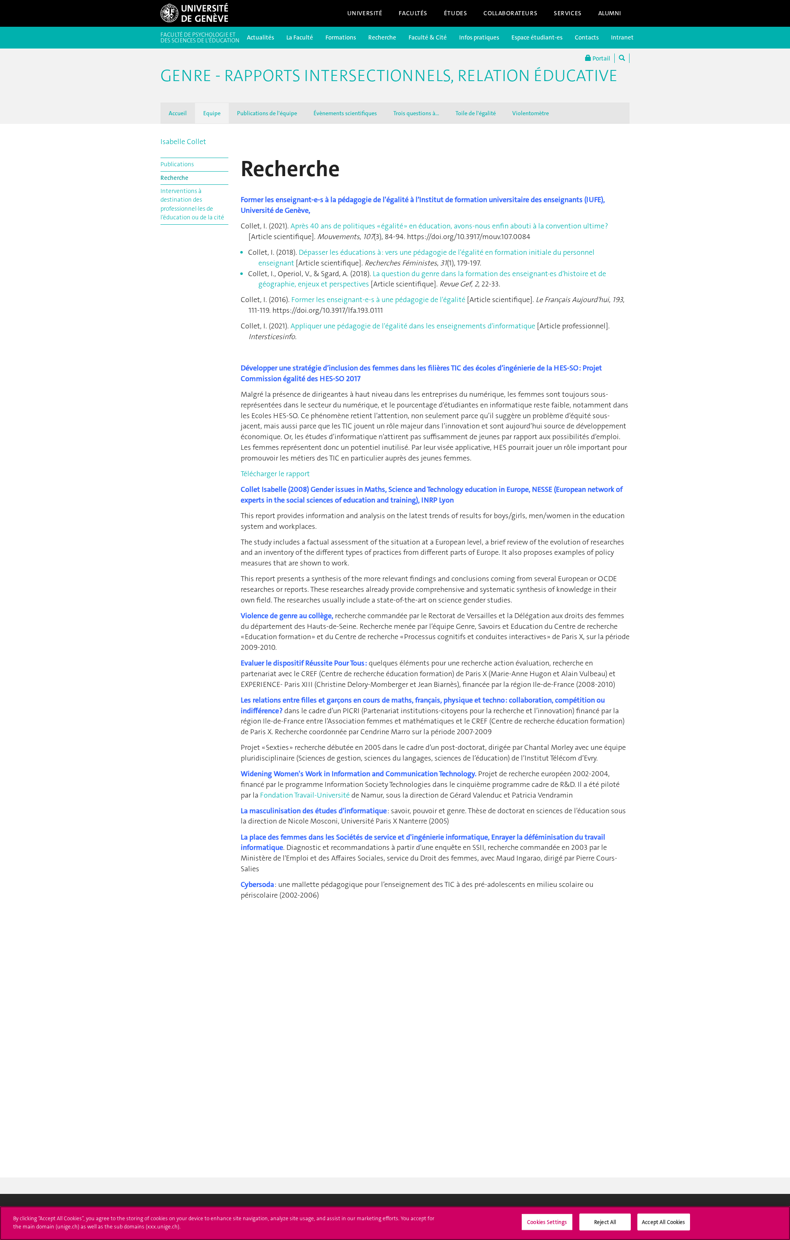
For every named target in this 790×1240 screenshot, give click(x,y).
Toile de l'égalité (475, 113)
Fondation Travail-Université (305, 795)
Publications (177, 164)
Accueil (178, 113)
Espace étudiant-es (536, 37)
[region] (395, 1223)
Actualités (260, 37)
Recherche (382, 37)
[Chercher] (622, 58)
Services (568, 13)
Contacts (587, 37)
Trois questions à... (416, 113)
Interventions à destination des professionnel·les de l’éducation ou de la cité (192, 204)
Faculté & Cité (428, 37)
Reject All (605, 1222)
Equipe (212, 113)
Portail (600, 58)
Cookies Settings (547, 1222)
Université (365, 13)
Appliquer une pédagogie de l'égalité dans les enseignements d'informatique (412, 326)
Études (455, 13)
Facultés (413, 13)
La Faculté (299, 37)
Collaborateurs (510, 13)
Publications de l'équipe (267, 113)
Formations (340, 37)
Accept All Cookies (663, 1222)
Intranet (622, 37)
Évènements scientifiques (345, 113)
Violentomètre (530, 113)
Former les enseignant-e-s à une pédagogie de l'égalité (378, 300)
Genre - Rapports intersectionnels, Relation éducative (389, 75)
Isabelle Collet (183, 142)
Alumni (609, 13)
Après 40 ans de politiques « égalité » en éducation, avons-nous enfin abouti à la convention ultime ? (449, 226)
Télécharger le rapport (275, 474)
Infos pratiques (479, 37)
